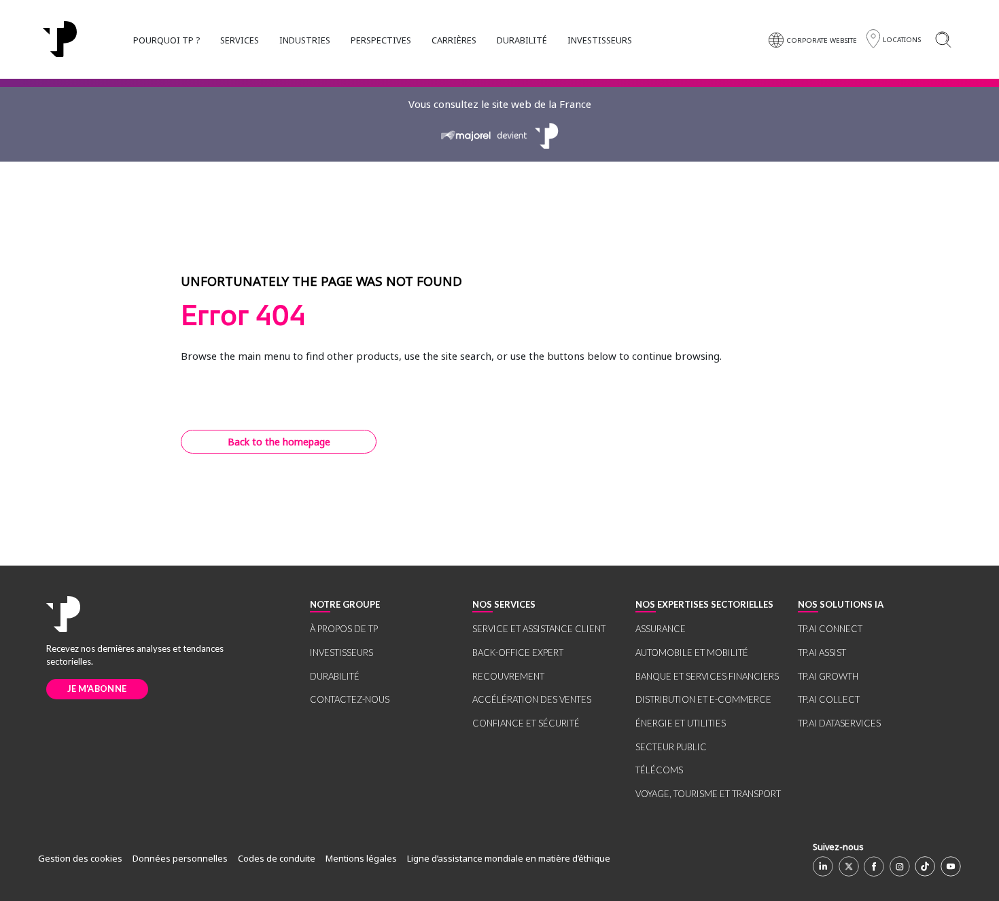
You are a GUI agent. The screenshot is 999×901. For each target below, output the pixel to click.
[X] (849, 866)
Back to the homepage (279, 441)
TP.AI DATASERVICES (839, 723)
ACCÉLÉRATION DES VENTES (531, 699)
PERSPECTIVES (381, 40)
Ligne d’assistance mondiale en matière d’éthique (508, 858)
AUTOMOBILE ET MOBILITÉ (691, 652)
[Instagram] (900, 866)
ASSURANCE (660, 628)
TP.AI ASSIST (822, 652)
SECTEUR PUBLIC (671, 746)
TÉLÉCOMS (659, 770)
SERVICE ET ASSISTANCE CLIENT (539, 628)
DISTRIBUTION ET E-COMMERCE (703, 699)
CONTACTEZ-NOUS (349, 699)
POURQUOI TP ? (166, 40)
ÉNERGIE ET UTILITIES (680, 723)
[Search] (943, 39)
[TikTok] (925, 866)
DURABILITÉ (522, 40)
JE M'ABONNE (96, 688)
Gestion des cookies (80, 858)
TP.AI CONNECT (830, 628)
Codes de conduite (276, 858)
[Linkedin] (823, 866)
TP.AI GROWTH (828, 676)
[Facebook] (874, 866)
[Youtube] (951, 866)
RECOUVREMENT (508, 676)
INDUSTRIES (304, 40)
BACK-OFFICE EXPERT (517, 652)
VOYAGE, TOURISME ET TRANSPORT (708, 793)
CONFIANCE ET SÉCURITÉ (526, 723)
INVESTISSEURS (599, 40)
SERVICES (239, 40)
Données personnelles (180, 858)
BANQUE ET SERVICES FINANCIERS (707, 676)
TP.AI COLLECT (829, 699)
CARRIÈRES (454, 40)
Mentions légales (361, 858)
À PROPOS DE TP (344, 628)
